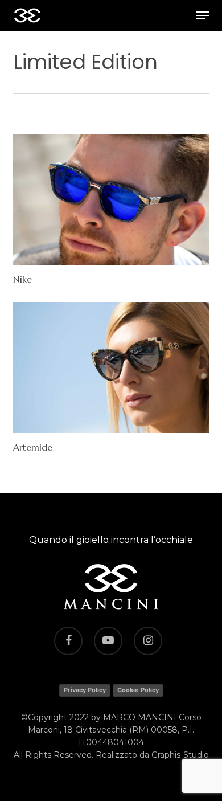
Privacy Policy (85, 690)
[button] (202, 15)
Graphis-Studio (180, 755)
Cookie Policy (138, 690)
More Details (113, 190)
